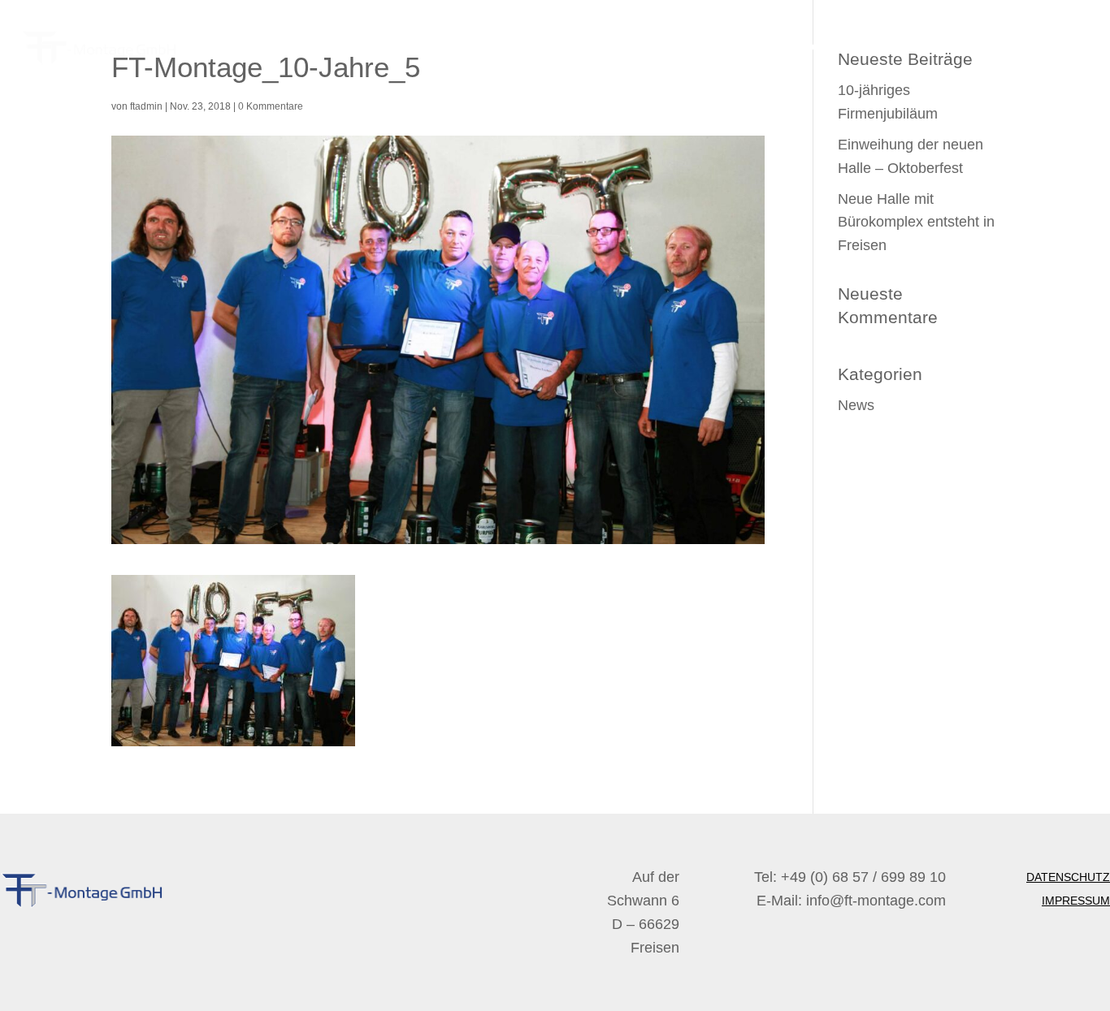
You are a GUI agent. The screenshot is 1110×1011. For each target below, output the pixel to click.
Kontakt (1060, 47)
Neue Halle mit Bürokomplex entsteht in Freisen (916, 222)
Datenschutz (1068, 877)
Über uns (878, 47)
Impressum (1076, 900)
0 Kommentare (270, 106)
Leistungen (962, 47)
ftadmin (146, 106)
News (856, 405)
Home (814, 47)
